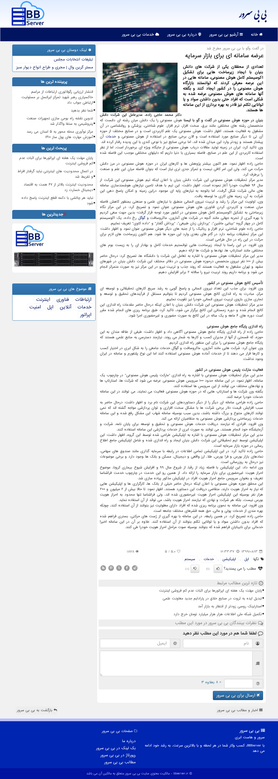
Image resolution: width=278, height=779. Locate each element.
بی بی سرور (253, 16)
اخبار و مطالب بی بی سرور (238, 710)
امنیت (35, 307)
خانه (255, 34)
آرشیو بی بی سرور (224, 34)
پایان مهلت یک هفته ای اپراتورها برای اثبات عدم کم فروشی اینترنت (210, 590)
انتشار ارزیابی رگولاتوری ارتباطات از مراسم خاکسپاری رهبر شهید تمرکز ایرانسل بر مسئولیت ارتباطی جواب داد (57, 97)
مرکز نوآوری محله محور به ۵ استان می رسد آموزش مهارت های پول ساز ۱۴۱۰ (60, 134)
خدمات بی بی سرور (138, 34)
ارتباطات (83, 299)
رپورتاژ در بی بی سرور (118, 755)
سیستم (190, 559)
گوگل (141, 218)
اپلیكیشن (229, 559)
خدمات (111, 136)
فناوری (62, 299)
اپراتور (85, 314)
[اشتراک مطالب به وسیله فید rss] (103, 568)
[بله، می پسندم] (218, 569)
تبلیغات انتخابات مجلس (73, 59)
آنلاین (65, 307)
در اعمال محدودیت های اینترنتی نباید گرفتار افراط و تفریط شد (55, 174)
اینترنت (43, 299)
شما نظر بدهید (82, 110)
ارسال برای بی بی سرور (236, 695)
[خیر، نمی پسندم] (195, 569)
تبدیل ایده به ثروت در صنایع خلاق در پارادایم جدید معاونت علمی (212, 598)
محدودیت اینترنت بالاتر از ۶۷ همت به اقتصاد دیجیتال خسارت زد (58, 187)
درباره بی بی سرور (182, 34)
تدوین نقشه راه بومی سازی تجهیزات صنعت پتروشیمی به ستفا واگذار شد (60, 121)
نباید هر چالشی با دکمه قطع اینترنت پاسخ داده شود (57, 200)
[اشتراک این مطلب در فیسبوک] (127, 568)
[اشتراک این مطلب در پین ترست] (111, 568)
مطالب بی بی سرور (120, 762)
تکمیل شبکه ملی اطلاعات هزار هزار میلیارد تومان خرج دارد (217, 614)
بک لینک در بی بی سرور (116, 748)
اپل (246, 559)
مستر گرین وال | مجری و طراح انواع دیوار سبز (54, 67)
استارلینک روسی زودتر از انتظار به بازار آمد (230, 606)
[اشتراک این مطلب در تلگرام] (134, 568)
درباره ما (129, 741)
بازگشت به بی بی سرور (35, 710)
